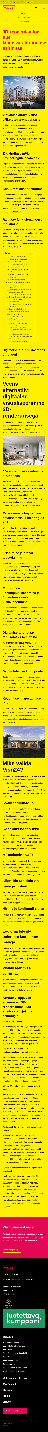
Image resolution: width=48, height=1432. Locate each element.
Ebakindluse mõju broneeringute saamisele (18, 263)
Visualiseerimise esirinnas (20, 334)
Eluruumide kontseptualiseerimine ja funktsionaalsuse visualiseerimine (20, 299)
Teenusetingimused (8, 1428)
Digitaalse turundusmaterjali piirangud (19, 276)
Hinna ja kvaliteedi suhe (19, 327)
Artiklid (6, 1396)
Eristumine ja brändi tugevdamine (20, 294)
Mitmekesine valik (17, 321)
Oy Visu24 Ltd (10, 1274)
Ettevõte (7, 1402)
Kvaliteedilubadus (17, 316)
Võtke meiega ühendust (15, 1378)
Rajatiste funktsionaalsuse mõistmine (19, 271)
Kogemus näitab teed (18, 319)
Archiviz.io (5, 1425)
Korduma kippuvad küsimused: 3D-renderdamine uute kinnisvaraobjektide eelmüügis (20, 339)
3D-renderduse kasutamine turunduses (17, 286)
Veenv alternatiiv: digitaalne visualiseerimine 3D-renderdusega (18, 281)
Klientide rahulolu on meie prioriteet (20, 324)
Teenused (8, 1337)
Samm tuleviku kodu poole (17, 309)
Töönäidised (9, 1384)
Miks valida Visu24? (13, 314)
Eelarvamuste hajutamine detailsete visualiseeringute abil (20, 291)
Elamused (8, 1390)
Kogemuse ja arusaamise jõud (19, 311)
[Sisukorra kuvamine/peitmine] (29, 253)
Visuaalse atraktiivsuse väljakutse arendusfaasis (18, 258)
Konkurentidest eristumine (19, 267)
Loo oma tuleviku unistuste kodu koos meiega (22, 331)
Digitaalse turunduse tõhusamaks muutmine (20, 305)
